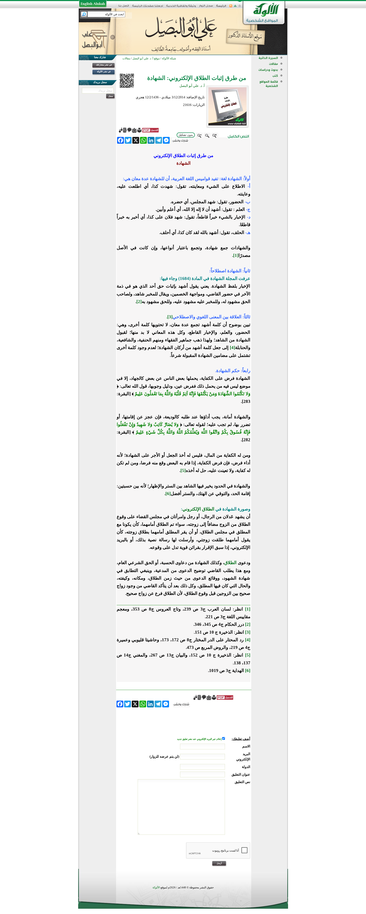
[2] (139, 301)
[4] (232, 347)
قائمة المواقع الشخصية (268, 84)
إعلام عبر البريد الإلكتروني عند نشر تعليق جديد (199, 739)
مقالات (273, 64)
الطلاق (230, 562)
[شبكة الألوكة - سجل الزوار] (206, 7)
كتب (275, 75)
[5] (183, 470)
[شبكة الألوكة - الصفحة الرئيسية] (221, 7)
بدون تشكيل (186, 134)
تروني (187, 509)
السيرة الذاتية (268, 58)
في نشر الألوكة (104, 71)
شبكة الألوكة (169, 58)
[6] (168, 493)
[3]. (169, 316)
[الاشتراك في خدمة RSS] (231, 7)
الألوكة (156, 887)
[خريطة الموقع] (235, 7)
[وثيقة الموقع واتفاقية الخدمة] (181, 7)
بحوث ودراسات (268, 69)
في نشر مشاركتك (104, 65)
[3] (247, 632)
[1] (235, 255)
